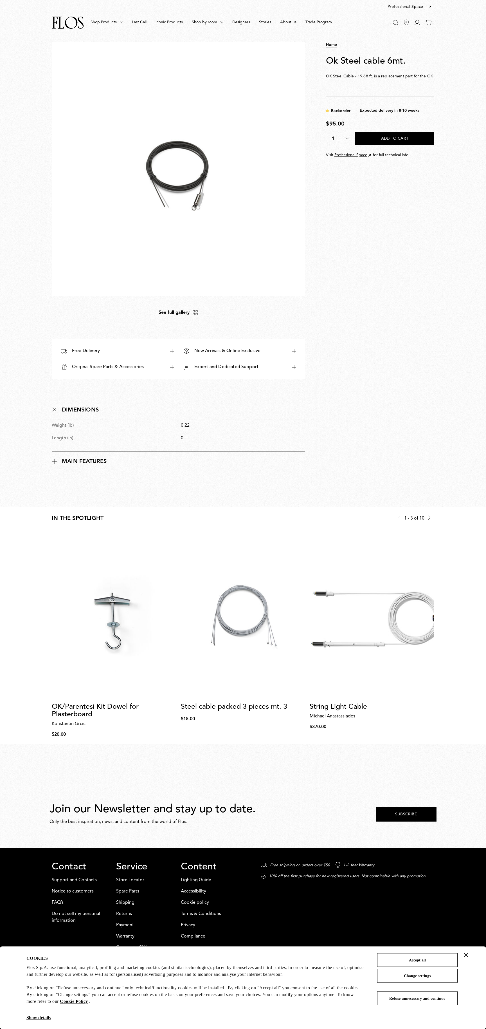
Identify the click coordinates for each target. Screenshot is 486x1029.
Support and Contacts (74, 880)
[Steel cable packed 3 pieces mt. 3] (243, 615)
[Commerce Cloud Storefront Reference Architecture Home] (68, 23)
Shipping (125, 902)
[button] (410, 7)
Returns (124, 914)
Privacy (188, 925)
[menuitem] (106, 22)
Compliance (193, 936)
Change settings (417, 976)
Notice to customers (73, 891)
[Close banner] (466, 955)
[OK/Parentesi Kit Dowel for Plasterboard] (114, 615)
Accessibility (193, 891)
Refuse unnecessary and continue (417, 998)
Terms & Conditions (201, 914)
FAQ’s (58, 902)
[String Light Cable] (372, 615)
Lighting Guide (196, 880)
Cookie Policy (74, 1001)
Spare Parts (127, 891)
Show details (38, 1017)
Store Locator (130, 880)
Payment (125, 925)
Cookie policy (195, 902)
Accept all (417, 960)
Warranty (125, 936)
